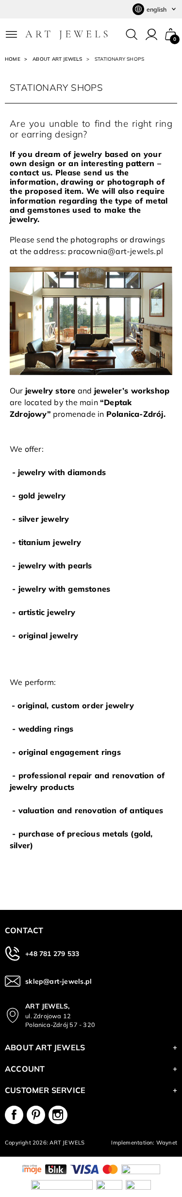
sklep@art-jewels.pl (58, 981)
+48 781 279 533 (52, 953)
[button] (171, 34)
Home (12, 59)
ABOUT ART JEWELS (57, 59)
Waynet (166, 1142)
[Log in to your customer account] (151, 34)
